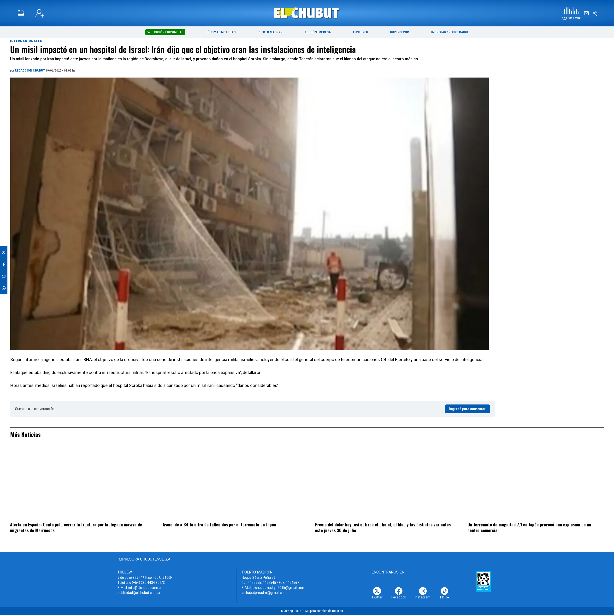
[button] (571, 13)
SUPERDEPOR (399, 32)
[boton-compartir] (595, 13)
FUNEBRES (360, 32)
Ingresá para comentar (467, 409)
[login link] (39, 13)
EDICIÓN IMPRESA (318, 32)
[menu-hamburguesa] (20, 13)
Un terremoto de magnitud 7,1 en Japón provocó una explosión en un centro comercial (529, 527)
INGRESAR (438, 32)
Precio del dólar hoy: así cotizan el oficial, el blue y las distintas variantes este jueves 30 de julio (383, 527)
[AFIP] (483, 581)
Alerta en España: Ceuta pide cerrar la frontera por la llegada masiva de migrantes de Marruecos (76, 527)
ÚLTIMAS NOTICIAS (221, 32)
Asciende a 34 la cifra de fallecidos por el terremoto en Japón (219, 524)
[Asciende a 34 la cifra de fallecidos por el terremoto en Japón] (231, 483)
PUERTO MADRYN (270, 32)
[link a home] (307, 13)
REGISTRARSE (459, 32)
